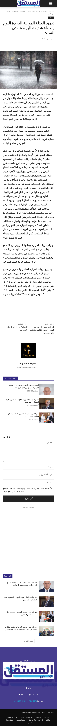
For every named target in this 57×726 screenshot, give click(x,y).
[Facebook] (43, 44)
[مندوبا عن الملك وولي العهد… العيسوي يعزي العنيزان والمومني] (46, 403)
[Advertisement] (28, 538)
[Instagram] (33, 694)
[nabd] (19, 694)
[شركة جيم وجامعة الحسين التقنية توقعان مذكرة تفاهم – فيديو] (46, 417)
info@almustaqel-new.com (25, 701)
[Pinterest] (31, 44)
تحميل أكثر (29, 641)
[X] (37, 44)
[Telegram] (29, 694)
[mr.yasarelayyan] (28, 350)
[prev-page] (51, 427)
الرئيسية (51, 11)
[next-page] (48, 427)
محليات (44, 11)
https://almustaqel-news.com (27, 367)
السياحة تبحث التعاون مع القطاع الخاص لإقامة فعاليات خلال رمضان (42, 330)
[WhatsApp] (25, 44)
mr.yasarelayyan (27, 363)
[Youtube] (22, 694)
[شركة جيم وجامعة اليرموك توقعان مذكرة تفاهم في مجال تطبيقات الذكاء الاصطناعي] (46, 631)
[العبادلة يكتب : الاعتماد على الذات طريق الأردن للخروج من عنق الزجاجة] (46, 389)
